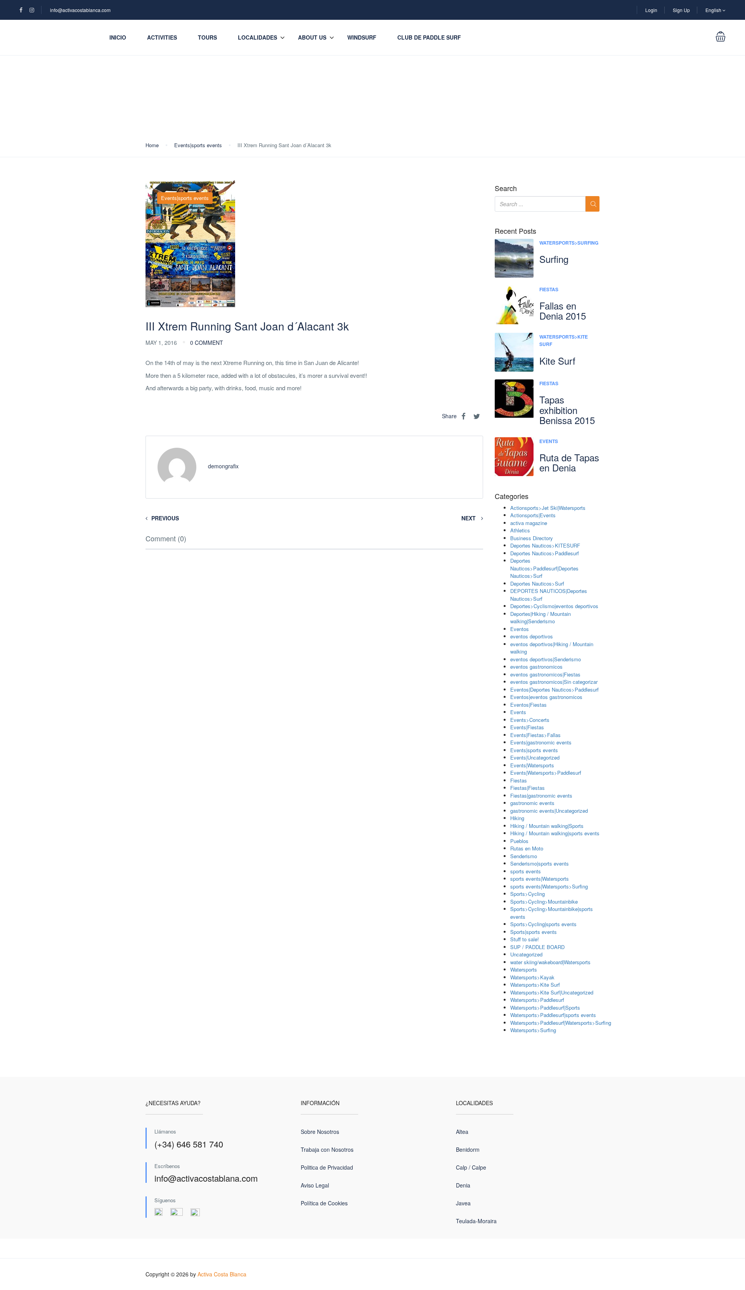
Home (152, 145)
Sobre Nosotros (320, 1131)
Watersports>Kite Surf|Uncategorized (551, 992)
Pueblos (519, 841)
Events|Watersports (532, 765)
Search (506, 188)
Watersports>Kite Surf (535, 984)
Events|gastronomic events (541, 742)
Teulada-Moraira (476, 1221)
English (713, 10)
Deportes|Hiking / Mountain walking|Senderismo (540, 617)
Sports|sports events (533, 931)
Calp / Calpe (471, 1167)
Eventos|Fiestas (528, 704)
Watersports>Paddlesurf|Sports (545, 1007)
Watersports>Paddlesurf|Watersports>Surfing (560, 1022)
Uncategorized (526, 954)
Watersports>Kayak (532, 977)
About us (312, 37)
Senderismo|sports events (539, 863)
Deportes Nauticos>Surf (537, 583)
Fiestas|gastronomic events (541, 795)
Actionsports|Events (533, 515)
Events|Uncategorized (535, 757)
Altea (462, 1131)
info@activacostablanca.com (80, 10)
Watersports (523, 969)
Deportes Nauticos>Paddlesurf (544, 553)
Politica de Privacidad (327, 1167)
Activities (162, 37)
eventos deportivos (531, 636)
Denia (463, 1185)
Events (548, 441)
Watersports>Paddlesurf (537, 999)
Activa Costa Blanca (222, 1274)
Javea (463, 1203)
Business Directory (531, 538)
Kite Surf (557, 360)
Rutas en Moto (526, 848)
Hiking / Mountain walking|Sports (547, 825)
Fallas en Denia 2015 (562, 310)
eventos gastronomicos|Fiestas (545, 674)
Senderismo (523, 856)
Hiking (517, 818)
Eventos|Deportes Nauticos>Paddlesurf (554, 689)
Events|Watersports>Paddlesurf (545, 772)
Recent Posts (515, 231)
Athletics (520, 530)
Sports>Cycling (527, 893)
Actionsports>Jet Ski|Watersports (548, 507)
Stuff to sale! (524, 939)
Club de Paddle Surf (429, 37)
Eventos (519, 629)
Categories (511, 496)
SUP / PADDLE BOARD (537, 947)
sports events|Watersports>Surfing (549, 886)
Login (651, 10)
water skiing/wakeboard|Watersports (550, 962)
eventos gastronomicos (536, 666)
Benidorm (468, 1149)
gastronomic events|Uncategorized (549, 810)
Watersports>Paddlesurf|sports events (553, 1015)
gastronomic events (532, 803)
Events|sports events (198, 145)
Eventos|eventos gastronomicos (546, 697)
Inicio (117, 37)
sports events (525, 871)
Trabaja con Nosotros (327, 1149)
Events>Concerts (529, 719)
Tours (207, 37)
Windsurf (361, 37)
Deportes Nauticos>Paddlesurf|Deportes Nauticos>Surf (544, 568)
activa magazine (528, 523)
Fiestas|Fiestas (527, 787)
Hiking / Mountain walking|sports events (554, 833)
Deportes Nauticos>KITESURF (545, 545)
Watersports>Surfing (568, 242)
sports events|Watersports (539, 878)
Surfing (553, 259)
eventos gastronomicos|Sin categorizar (554, 681)
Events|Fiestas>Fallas (535, 735)
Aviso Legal (315, 1185)
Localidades (257, 37)
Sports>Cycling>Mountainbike (544, 901)
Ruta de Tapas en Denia (569, 462)
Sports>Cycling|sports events (543, 924)
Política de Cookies (324, 1203)
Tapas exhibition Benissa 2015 (567, 410)
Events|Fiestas (527, 727)
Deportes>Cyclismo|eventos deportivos (554, 606)
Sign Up (681, 10)
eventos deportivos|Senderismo (545, 659)
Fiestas (548, 289)
